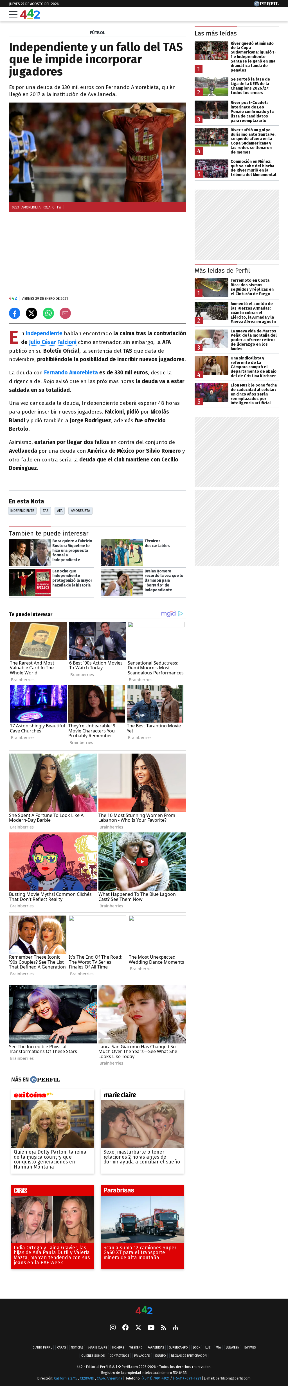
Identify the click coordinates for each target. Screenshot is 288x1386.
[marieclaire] (142, 1096)
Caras (61, 1347)
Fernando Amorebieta (71, 372)
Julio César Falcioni (52, 342)
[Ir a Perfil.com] (266, 5)
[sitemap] (175, 1328)
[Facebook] (125, 1328)
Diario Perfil (42, 1347)
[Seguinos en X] (138, 1328)
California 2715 (66, 1378)
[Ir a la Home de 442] (30, 17)
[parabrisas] (142, 1192)
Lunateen (232, 1347)
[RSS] (163, 1328)
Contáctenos (119, 1356)
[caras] (52, 1192)
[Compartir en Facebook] (14, 313)
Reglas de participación (189, 1356)
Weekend (136, 1347)
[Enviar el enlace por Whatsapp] (48, 313)
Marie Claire (97, 1347)
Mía (218, 1347)
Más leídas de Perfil (222, 270)
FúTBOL (97, 32)
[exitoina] (52, 1096)
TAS (46, 510)
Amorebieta (80, 510)
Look (196, 1347)
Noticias (77, 1347)
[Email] (65, 313)
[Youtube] (151, 1328)
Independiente (44, 333)
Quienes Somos (93, 1356)
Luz (208, 1347)
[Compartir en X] (31, 313)
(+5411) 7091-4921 (155, 1378)
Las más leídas (216, 33)
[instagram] (113, 1328)
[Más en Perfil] (44, 1079)
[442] (144, 1310)
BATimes (250, 1347)
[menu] (13, 14)
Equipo (160, 1356)
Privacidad (142, 1356)
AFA (59, 510)
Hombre (118, 1347)
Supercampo (178, 1347)
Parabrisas (156, 1347)
